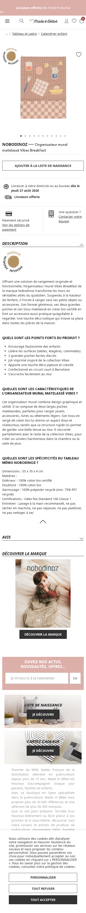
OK (75, 678)
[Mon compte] (66, 21)
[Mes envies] (74, 21)
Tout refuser (43, 888)
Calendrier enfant (54, 34)
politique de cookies (60, 867)
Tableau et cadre (24, 34)
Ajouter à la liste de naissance (43, 165)
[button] (7, 21)
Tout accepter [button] (43, 900)
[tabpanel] (43, 88)
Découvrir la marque (43, 634)
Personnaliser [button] (43, 877)
